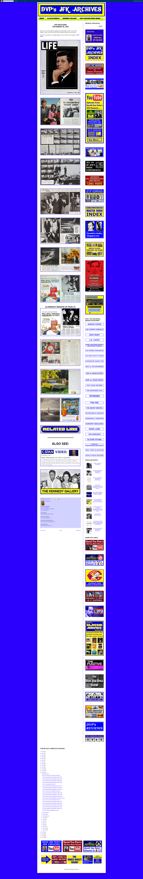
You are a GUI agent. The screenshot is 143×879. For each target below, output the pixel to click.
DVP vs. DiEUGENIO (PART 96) (48, 784)
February (44, 828)
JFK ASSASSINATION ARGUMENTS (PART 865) (52, 789)
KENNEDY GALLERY (70, 18)
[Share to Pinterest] (59, 499)
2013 (43, 832)
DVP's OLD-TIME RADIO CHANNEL (47, 508)
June (44, 821)
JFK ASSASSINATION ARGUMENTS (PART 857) (52, 808)
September (45, 816)
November (45, 812)
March (44, 826)
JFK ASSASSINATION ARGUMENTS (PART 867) (52, 785)
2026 (43, 751)
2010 (43, 837)
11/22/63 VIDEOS (53, 18)
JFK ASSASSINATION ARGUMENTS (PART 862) (52, 796)
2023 (43, 756)
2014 (43, 772)
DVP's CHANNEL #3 (44, 510)
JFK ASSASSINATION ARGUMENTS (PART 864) (52, 792)
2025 (43, 753)
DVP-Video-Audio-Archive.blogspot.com (48, 521)
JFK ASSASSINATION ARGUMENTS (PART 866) (52, 787)
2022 (43, 758)
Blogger (77, 869)
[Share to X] (56, 499)
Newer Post (43, 530)
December (45, 773)
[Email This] (53, 499)
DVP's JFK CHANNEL (45, 507)
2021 (43, 760)
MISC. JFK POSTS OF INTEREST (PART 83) (51, 791)
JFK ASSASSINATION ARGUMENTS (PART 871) (52, 777)
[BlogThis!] (55, 499)
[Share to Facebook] (58, 499)
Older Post (78, 530)
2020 (43, 762)
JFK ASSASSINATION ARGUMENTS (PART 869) (52, 780)
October (44, 814)
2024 (43, 755)
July (43, 819)
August (44, 817)
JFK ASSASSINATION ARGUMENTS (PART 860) (52, 803)
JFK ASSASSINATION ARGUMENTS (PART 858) (52, 806)
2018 (43, 765)
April (44, 824)
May (44, 822)
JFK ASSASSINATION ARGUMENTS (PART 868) (52, 782)
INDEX (41, 18)
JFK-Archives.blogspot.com (46, 517)
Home (61, 530)
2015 (43, 770)
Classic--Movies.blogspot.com (46, 525)
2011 (43, 835)
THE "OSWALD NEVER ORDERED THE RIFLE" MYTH (53, 798)
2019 (43, 763)
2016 (43, 768)
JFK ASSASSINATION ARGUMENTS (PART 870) (52, 779)
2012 (43, 833)
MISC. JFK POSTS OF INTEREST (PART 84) (51, 775)
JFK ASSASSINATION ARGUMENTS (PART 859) (52, 805)
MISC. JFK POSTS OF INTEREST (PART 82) (51, 799)
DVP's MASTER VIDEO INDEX (90, 18)
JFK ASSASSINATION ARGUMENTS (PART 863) (52, 794)
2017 (43, 767)
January (44, 829)
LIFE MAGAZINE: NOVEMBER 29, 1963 (50, 810)
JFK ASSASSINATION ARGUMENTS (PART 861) (52, 801)
